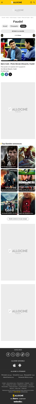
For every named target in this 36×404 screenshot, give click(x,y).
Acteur (7, 17)
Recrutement (20, 383)
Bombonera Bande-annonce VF (27, 190)
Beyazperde (27, 375)
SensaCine (16, 375)
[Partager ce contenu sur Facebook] (6, 74)
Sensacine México (23, 377)
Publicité (27, 383)
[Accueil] (16, 2)
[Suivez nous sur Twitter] (13, 355)
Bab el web (6, 71)
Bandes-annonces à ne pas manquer (18, 219)
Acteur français (13, 17)
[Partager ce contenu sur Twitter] (10, 74)
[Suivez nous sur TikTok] (23, 355)
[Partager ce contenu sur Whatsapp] (2, 74)
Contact (4, 383)
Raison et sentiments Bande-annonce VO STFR (27, 166)
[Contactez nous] (27, 355)
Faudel (19, 17)
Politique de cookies (11, 385)
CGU (31, 383)
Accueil (3, 17)
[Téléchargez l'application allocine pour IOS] (15, 365)
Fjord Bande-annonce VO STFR (9, 213)
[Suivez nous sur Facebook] (8, 355)
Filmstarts (4, 375)
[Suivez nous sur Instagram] (18, 355)
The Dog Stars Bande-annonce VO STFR (9, 166)
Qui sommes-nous (11, 383)
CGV (4, 385)
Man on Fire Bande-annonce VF (9, 190)
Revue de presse (13, 386)
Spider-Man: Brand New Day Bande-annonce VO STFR (27, 213)
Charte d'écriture (23, 386)
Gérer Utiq (17, 388)
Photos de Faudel (25, 17)
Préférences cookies (22, 385)
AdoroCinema (7, 377)
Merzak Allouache (8, 69)
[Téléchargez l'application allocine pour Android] (20, 365)
